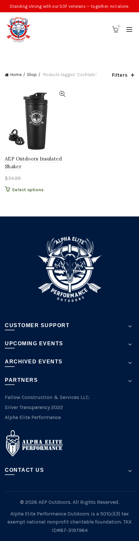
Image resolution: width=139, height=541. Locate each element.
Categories (66, 54)
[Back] (13, 53)
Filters (120, 75)
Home (16, 74)
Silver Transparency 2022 (34, 407)
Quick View (62, 94)
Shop (32, 74)
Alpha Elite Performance (33, 417)
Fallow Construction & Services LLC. (47, 397)
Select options (28, 190)
